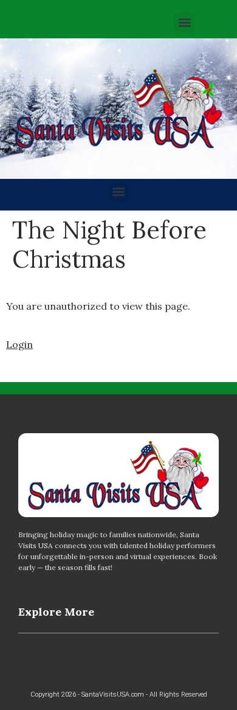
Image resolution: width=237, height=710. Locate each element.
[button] (184, 22)
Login (19, 344)
